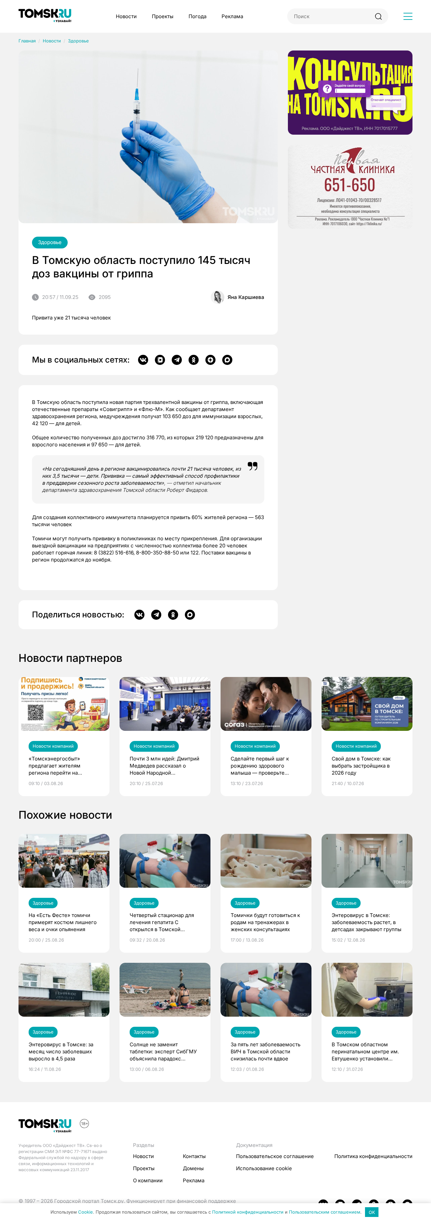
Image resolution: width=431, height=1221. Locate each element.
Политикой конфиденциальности (248, 1212)
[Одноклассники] (194, 360)
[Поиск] (378, 16)
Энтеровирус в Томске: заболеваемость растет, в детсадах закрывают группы (366, 922)
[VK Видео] (160, 360)
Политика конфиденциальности (373, 1156)
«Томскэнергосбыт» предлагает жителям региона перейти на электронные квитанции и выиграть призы (61, 765)
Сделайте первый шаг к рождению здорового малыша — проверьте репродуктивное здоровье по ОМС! (263, 765)
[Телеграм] (177, 360)
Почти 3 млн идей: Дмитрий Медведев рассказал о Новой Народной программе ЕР (164, 765)
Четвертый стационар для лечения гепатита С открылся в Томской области (162, 922)
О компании (148, 1180)
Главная (27, 40)
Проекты (162, 16)
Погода (197, 16)
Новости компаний (53, 746)
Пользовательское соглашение (275, 1156)
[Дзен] (210, 360)
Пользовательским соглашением (324, 1212)
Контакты (194, 1156)
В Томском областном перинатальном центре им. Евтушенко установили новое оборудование (365, 1051)
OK (372, 1212)
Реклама (232, 16)
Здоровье (78, 40)
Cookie (85, 1212)
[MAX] (227, 360)
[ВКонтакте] (143, 360)
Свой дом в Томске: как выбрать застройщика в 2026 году (361, 765)
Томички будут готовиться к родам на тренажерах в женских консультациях (265, 922)
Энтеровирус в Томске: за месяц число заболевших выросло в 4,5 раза (61, 1051)
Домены (193, 1168)
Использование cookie (264, 1168)
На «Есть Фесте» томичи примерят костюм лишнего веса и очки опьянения (63, 922)
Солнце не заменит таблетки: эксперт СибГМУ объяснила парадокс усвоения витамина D (163, 1051)
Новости (126, 16)
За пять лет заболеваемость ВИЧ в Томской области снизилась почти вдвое (265, 1051)
